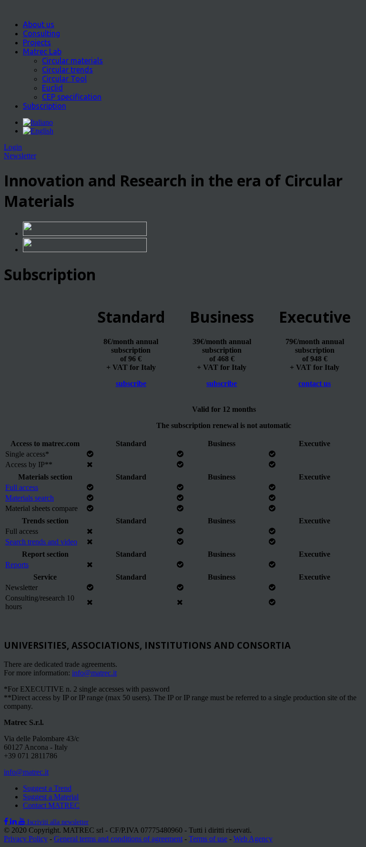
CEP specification (72, 96)
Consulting (41, 33)
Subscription (44, 106)
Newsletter (20, 156)
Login (13, 147)
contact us (314, 383)
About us (38, 24)
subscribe (131, 383)
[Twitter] (14, 821)
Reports (17, 565)
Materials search (29, 498)
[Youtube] (23, 821)
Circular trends (67, 69)
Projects (37, 42)
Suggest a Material (51, 797)
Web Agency (253, 839)
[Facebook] (7, 821)
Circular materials (72, 60)
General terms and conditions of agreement (118, 839)
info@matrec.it (94, 673)
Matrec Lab (42, 51)
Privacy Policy (26, 839)
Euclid (52, 87)
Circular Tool (64, 78)
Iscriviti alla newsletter (58, 822)
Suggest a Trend (47, 788)
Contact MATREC (51, 805)
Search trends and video (41, 542)
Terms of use (208, 839)
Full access (21, 487)
